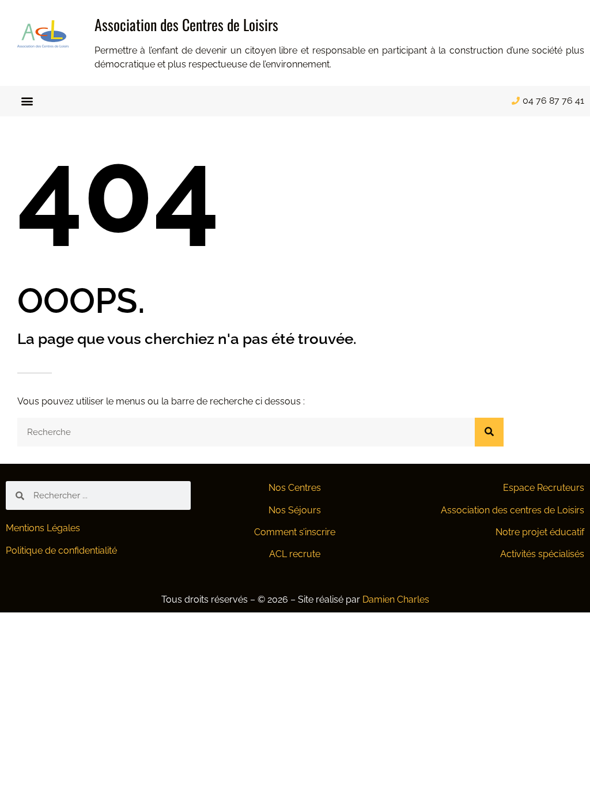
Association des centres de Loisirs (512, 510)
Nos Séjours (294, 510)
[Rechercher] (489, 432)
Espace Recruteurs (543, 487)
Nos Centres (294, 487)
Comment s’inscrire (294, 532)
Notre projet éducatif (540, 532)
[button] (27, 101)
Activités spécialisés (542, 553)
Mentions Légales (43, 528)
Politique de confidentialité (61, 550)
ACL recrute (294, 553)
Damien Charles (395, 599)
